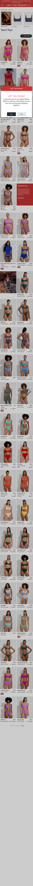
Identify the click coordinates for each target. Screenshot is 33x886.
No (22, 114)
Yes (11, 114)
